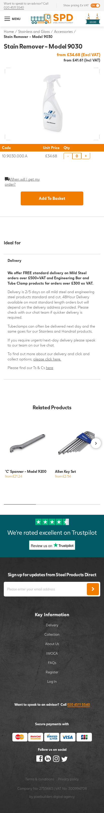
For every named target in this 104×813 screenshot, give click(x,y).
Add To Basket (52, 198)
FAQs (52, 663)
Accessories (63, 31)
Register (52, 672)
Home (9, 31)
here (49, 368)
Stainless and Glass (34, 31)
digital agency (64, 797)
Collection (52, 634)
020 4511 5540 (14, 7)
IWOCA (52, 653)
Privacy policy (68, 779)
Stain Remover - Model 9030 (28, 36)
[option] (27, 450)
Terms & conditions (39, 779)
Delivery (52, 625)
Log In (52, 681)
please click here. (47, 359)
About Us (52, 644)
